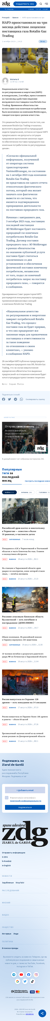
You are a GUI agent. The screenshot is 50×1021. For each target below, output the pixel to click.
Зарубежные (14, 539)
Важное (15, 18)
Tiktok (32, 981)
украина (26, 492)
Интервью (6, 933)
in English (6, 865)
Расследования (10, 890)
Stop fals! (20, 882)
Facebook (28, 974)
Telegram (14, 974)
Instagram (36, 974)
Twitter (25, 981)
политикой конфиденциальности (25, 801)
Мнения (6, 903)
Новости (7, 876)
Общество (7, 927)
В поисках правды (10, 948)
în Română (6, 861)
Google (17, 981)
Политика (7, 941)
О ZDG (5, 857)
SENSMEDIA (30, 1014)
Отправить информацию (13, 852)
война (9, 492)
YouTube (21, 974)
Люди (15, 933)
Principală (5, 18)
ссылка (8, 443)
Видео (5, 915)
